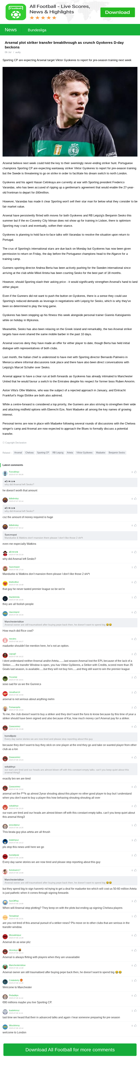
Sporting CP (43, 452)
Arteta (70, 452)
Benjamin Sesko (117, 452)
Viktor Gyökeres (84, 452)
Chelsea (29, 452)
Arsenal (18, 452)
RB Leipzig (58, 452)
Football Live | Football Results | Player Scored (36, 1069)
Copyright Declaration (15, 442)
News (11, 29)
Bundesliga (37, 30)
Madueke (100, 452)
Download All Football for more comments (70, 1049)
